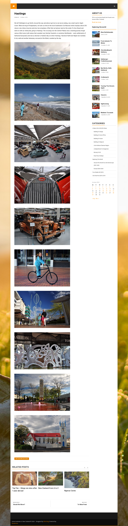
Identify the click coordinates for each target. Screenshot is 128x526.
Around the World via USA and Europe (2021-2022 (104, 164)
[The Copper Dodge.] (42, 226)
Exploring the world (99, 27)
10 (99, 189)
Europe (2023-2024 (98, 168)
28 (113, 193)
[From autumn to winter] (96, 43)
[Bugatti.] (42, 185)
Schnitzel (16, 17)
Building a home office (100, 135)
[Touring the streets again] (96, 88)
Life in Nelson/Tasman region (101, 145)
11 (103, 189)
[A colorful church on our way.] (42, 433)
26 (106, 193)
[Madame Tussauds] (96, 115)
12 (106, 189)
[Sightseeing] (96, 106)
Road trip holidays (99, 155)
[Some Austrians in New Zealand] (14, 6)
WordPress (15, 523)
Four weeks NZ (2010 (98, 172)
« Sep (93, 198)
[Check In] (96, 97)
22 (92, 193)
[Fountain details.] (42, 351)
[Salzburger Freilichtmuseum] (96, 61)
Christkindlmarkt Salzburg (106, 51)
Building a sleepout (99, 142)
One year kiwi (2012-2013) (21, 458)
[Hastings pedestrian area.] (42, 309)
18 (103, 191)
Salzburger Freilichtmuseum (106, 60)
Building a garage (98, 131)
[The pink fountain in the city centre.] (42, 392)
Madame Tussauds (107, 112)
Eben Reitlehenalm (107, 32)
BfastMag (46, 521)
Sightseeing (105, 104)
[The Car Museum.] (42, 143)
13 (110, 189)
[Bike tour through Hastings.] (42, 268)
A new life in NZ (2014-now (100, 128)
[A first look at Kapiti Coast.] (42, 60)
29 (92, 194)
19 (106, 191)
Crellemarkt (105, 77)
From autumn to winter (106, 42)
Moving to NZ (97, 152)
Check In (103, 95)
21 (113, 191)
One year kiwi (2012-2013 (99, 175)
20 (110, 191)
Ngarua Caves (70, 491)
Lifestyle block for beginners (101, 149)
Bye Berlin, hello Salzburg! (106, 69)
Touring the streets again (107, 87)
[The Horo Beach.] (42, 102)
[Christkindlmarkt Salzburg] (96, 52)
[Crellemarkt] (96, 79)
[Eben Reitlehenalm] (96, 34)
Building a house (98, 138)
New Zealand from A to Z (48, 488)
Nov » (97, 198)
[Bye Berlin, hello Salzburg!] (96, 70)
